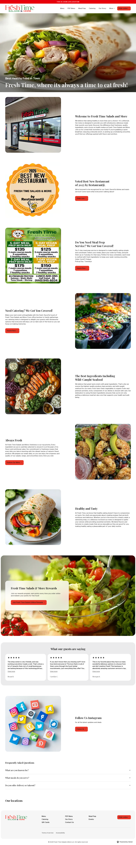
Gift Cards (45, 822)
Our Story (102, 8)
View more (11, 671)
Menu (62, 8)
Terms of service (47, 833)
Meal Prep (82, 8)
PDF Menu (71, 8)
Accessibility (60, 833)
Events (91, 819)
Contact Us (69, 822)
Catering (92, 8)
